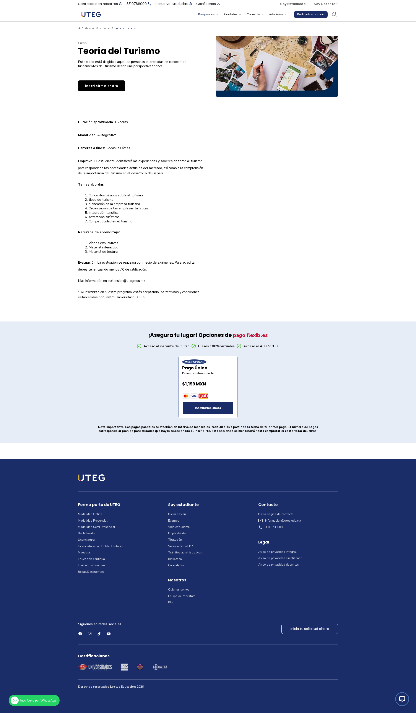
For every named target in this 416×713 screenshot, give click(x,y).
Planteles (230, 14)
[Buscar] (334, 14)
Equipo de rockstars (181, 596)
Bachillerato (86, 533)
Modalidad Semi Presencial (96, 527)
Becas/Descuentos (91, 572)
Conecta (253, 14)
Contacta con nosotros (98, 4)
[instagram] (90, 633)
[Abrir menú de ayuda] (402, 699)
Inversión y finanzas (91, 565)
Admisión (276, 14)
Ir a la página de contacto (276, 514)
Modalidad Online (90, 514)
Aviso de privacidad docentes (278, 565)
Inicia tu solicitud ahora (309, 628)
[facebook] (80, 633)
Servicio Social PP (180, 546)
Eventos (173, 521)
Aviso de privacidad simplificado (280, 558)
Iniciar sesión (177, 514)
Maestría (84, 553)
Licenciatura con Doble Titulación (101, 546)
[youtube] (109, 633)
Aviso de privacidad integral (277, 552)
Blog (171, 602)
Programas (206, 14)
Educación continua (91, 559)
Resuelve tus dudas (171, 4)
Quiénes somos (178, 590)
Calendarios (176, 565)
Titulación (175, 540)
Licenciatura (86, 540)
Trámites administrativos (185, 553)
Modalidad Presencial (92, 521)
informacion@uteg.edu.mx (283, 521)
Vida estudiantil (179, 527)
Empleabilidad (177, 533)
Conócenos (206, 4)
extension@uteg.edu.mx (126, 280)
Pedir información (310, 14)
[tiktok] (99, 633)
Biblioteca (175, 559)
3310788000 (137, 4)
